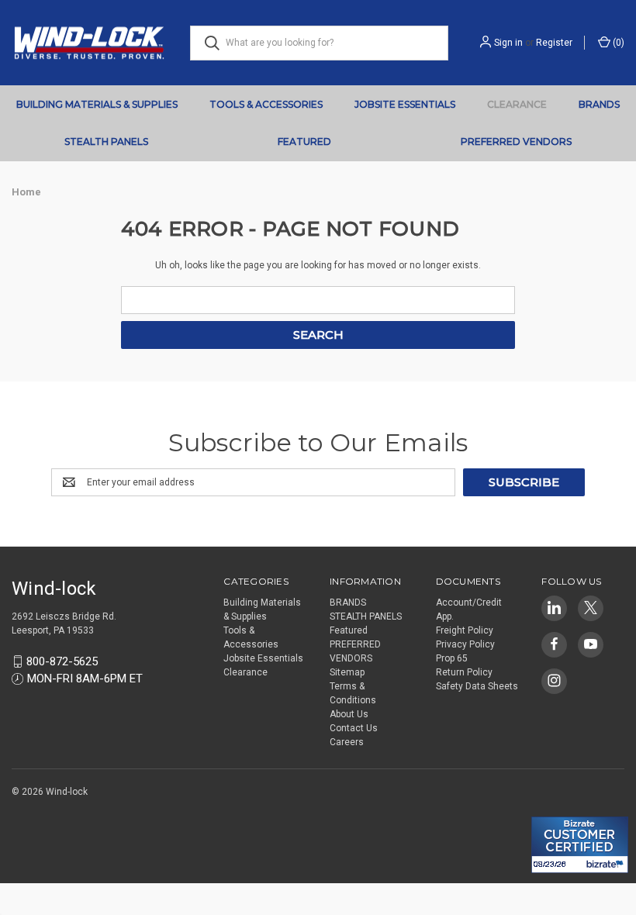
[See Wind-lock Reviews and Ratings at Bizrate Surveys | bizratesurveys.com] (579, 845)
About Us (349, 714)
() (617, 42)
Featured (304, 141)
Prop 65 (452, 658)
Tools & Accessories (266, 104)
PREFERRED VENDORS (516, 141)
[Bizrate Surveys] (552, 808)
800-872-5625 (62, 661)
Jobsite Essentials (404, 104)
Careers (347, 742)
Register (554, 42)
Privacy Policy (465, 644)
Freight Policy (464, 630)
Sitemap (347, 672)
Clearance (517, 104)
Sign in (508, 42)
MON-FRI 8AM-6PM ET (85, 678)
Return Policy (464, 672)
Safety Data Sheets (477, 686)
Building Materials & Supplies (97, 104)
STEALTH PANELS (106, 141)
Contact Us (354, 728)
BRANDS (599, 104)
